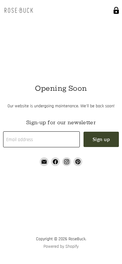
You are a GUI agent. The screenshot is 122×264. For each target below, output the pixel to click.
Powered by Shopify (61, 246)
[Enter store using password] (116, 10)
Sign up (101, 139)
